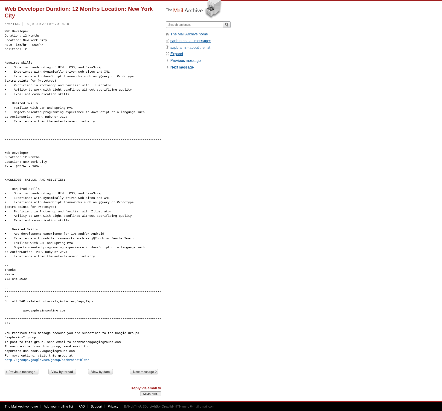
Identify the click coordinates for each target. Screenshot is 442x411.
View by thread (62, 372)
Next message (143, 372)
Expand (176, 54)
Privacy (113, 406)
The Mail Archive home (189, 34)
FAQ (82, 406)
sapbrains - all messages (190, 41)
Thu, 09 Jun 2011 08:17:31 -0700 (47, 24)
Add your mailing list (58, 406)
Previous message (22, 372)
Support (96, 406)
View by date (100, 372)
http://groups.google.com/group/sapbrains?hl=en (47, 360)
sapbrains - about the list (190, 47)
